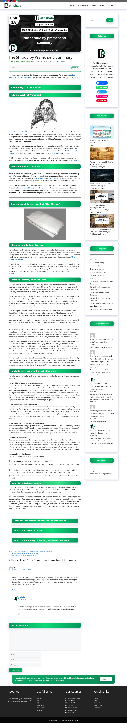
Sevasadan (56, 153)
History (94, 5)
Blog (91, 278)
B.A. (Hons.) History (97, 263)
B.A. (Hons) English (16, 551)
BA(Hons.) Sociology (97, 275)
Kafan (20, 259)
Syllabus (111, 5)
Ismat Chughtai (40, 188)
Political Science (82, 5)
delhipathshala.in (13, 698)
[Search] (109, 20)
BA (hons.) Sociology (71, 710)
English (102, 5)
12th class (93, 259)
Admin (22, 597)
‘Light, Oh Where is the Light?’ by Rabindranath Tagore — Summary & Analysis (101, 185)
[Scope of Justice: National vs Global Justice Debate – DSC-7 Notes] (102, 132)
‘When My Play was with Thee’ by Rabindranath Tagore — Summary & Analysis (102, 164)
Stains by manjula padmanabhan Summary (24, 553)
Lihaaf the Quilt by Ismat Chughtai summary (24, 555)
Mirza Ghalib (40, 178)
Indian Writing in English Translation (34, 551)
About (96, 700)
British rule (75, 160)
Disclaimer (97, 708)
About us (39, 698)
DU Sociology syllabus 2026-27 (101, 309)
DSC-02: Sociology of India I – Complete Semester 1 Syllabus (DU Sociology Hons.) (101, 231)
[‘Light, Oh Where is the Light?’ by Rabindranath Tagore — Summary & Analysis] (102, 175)
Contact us (105, 679)
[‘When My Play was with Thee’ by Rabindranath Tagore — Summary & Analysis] (102, 153)
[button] (118, 5)
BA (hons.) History (70, 700)
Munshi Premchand (16, 132)
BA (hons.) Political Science (72, 698)
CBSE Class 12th (69, 712)
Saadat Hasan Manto (25, 188)
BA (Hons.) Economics (98, 272)
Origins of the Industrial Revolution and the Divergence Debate (100, 386)
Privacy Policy (98, 705)
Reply (13, 589)
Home (72, 5)
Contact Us (97, 703)
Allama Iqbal (53, 178)
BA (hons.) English (70, 703)
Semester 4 (49, 551)
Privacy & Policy (41, 705)
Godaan (66, 153)
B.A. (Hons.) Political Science (100, 266)
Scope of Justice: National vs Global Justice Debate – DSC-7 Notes (100, 142)
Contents (14, 68)
